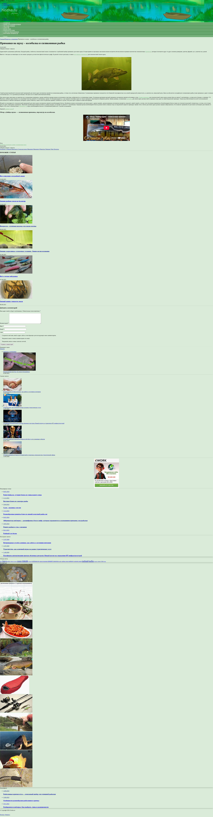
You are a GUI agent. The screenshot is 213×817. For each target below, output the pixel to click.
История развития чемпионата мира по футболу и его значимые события (24, 439)
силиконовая (19, 144)
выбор (8, 561)
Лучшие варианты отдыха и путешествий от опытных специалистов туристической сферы (29, 455)
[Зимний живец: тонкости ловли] (16, 298)
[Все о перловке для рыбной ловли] (16, 173)
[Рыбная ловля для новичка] (16, 749)
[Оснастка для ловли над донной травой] (16, 600)
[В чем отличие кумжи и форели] (16, 675)
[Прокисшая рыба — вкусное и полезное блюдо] (16, 637)
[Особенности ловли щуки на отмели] (16, 730)
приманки (9, 144)
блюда (4, 561)
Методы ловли (9, 26)
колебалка (3, 144)
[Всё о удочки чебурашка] (16, 273)
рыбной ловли (9, 109)
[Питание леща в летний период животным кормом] (16, 656)
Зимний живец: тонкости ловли (11, 301)
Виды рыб (7, 29)
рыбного (71, 561)
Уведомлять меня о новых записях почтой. (14, 341)
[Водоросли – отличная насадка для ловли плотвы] (16, 223)
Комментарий (4, 323)
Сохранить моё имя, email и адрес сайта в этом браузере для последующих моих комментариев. (29, 335)
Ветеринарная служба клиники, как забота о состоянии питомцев (22, 391)
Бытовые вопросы (10, 33)
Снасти (6, 27)
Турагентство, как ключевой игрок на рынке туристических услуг (22, 407)
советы (99, 561)
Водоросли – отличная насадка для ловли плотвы (18, 226)
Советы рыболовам (11, 32)
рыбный (85, 561)
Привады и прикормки (12, 24)
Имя (1, 326)
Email (2, 329)
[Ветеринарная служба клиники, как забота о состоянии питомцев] (12, 390)
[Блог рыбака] (9, 16)
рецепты (56, 561)
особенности (35, 561)
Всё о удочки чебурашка (9, 276)
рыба (60, 561)
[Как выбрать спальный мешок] (14, 693)
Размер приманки (144, 97)
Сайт (1, 332)
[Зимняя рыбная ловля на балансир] (16, 198)
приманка (129, 99)
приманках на (23, 106)
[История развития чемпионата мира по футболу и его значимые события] (12, 437)
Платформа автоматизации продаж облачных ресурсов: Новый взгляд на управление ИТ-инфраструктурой (33, 423)
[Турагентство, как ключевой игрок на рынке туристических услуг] (12, 406)
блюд (1, 561)
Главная (2, 39)
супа (102, 561)
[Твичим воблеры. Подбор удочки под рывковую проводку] (16, 712)
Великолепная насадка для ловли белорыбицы (16, 371)
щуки (105, 561)
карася (15, 561)
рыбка (14, 144)
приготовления (44, 561)
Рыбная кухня (9, 30)
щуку (24, 144)
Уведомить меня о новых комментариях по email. (16, 338)
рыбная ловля (65, 561)
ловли (19, 561)
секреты (95, 561)
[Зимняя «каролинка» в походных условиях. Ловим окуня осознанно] (16, 248)
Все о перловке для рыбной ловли (12, 176)
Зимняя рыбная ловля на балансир (13, 201)
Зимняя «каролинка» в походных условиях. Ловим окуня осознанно (24, 251)
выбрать (12, 561)
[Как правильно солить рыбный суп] (16, 581)
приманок (148, 51)
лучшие (29, 561)
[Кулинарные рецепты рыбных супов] (16, 619)
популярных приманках (80, 54)
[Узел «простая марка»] (16, 786)
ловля (25, 561)
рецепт (50, 561)
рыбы (91, 561)
